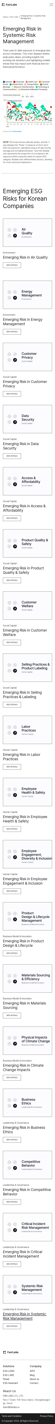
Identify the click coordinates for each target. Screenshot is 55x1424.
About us (34, 1379)
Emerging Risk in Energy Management (23, 321)
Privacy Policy (46, 1416)
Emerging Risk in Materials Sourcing (25, 1005)
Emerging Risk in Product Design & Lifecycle (24, 943)
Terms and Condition (12, 1416)
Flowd (6, 1379)
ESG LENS (8, 1371)
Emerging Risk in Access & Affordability (24, 508)
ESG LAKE (14, 17)
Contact (34, 1383)
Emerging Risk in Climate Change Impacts (23, 1067)
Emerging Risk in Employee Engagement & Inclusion (25, 881)
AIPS (32, 1371)
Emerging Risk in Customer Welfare (25, 632)
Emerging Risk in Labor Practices (22, 756)
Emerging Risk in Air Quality (25, 257)
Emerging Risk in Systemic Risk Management (25, 1316)
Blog (32, 1375)
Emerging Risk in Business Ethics (24, 1129)
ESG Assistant (10, 1383)
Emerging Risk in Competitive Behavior (27, 1191)
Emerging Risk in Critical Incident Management (23, 1254)
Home (5, 17)
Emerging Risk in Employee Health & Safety (25, 818)
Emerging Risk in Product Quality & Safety (24, 570)
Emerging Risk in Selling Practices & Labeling (23, 694)
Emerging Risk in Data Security (21, 446)
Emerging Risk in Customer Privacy (25, 383)
